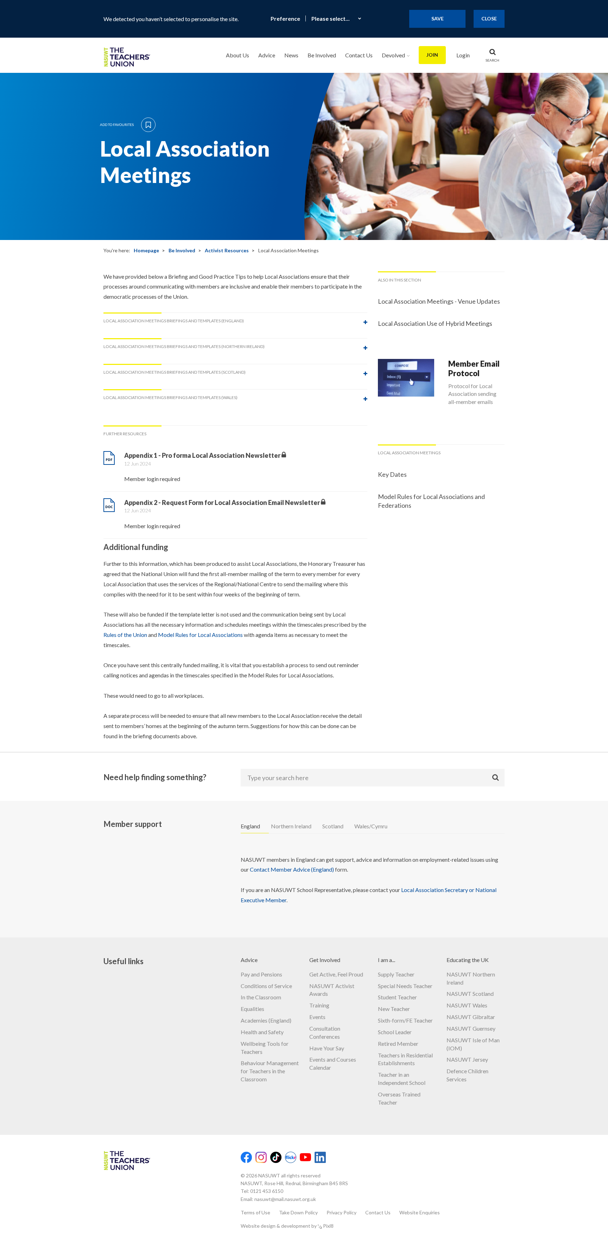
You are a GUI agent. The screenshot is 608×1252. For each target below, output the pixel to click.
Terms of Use (255, 1212)
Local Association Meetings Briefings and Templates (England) (173, 320)
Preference (285, 18)
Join (432, 55)
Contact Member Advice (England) (292, 869)
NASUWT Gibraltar (470, 1016)
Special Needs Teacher (405, 985)
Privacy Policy (341, 1212)
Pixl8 (328, 1226)
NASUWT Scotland (470, 993)
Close (489, 18)
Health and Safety (262, 1032)
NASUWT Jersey (467, 1059)
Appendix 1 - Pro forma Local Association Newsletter (202, 455)
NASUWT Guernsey (470, 1028)
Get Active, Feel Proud (336, 974)
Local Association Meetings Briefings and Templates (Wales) (170, 397)
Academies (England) (266, 1020)
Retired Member (398, 1043)
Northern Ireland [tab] (291, 826)
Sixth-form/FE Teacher (405, 1020)
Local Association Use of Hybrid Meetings (435, 323)
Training (319, 1005)
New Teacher (394, 1008)
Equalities (252, 1008)
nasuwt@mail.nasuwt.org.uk (285, 1199)
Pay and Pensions (261, 974)
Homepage (146, 250)
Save (437, 18)
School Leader (395, 1032)
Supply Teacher (396, 974)
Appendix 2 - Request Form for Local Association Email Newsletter (222, 502)
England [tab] (250, 826)
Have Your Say (326, 1048)
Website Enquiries (419, 1212)
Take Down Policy (298, 1212)
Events (317, 1016)
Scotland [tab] (332, 826)
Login (463, 55)
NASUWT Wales (466, 1005)
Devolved (393, 55)
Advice (266, 55)
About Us (237, 55)
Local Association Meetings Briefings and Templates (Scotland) (174, 372)
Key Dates (392, 474)
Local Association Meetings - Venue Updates (439, 301)
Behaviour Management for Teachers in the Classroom (270, 1071)
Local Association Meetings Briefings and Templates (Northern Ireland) (184, 346)
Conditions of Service (266, 985)
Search (492, 60)
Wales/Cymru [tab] (370, 826)
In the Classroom (261, 997)
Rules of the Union (125, 634)
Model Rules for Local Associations (200, 634)
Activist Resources (227, 250)
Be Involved (322, 55)
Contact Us (359, 55)
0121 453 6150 (266, 1191)
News (291, 55)
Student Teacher (397, 997)
